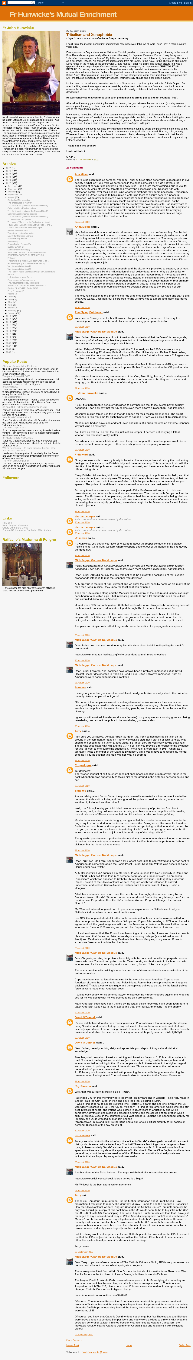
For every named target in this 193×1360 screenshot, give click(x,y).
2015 (9, 328)
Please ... (12, 274)
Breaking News (10, 386)
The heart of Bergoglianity (15, 460)
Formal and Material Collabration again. (25, 228)
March (11, 308)
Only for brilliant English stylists (22, 208)
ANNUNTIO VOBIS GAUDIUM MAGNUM (27, 252)
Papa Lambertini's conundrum (21, 280)
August (11, 197)
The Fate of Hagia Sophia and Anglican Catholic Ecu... (32, 272)
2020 (9, 183)
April (10, 305)
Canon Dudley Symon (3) (19, 244)
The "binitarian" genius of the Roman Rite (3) (28, 211)
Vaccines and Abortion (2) (19, 266)
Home (129, 1345)
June (10, 299)
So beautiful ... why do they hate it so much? (24, 407)
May (10, 302)
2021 (9, 180)
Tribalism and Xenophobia (19, 219)
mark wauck (82, 1135)
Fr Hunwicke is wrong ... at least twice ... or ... (28, 261)
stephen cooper (85, 516)
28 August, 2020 (82, 522)
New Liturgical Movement (15, 525)
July (10, 296)
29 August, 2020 (82, 850)
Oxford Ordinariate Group (15, 527)
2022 (9, 177)
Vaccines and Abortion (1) (19, 269)
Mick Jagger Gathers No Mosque (96, 331)
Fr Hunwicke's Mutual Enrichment (63, 14)
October (12, 192)
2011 (9, 337)
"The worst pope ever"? (14, 427)
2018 (9, 319)
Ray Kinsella (83, 1086)
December (13, 186)
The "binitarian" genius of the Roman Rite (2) (28, 216)
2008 (9, 346)
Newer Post (72, 1345)
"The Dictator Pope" (12, 397)
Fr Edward (81, 454)
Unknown (81, 537)
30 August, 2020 (82, 1131)
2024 (9, 171)
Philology (12, 258)
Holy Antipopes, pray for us (20, 277)
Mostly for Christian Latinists (20, 236)
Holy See (7, 523)
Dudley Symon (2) (16, 247)
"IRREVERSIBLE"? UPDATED (17, 437)
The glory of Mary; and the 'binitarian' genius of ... (30, 222)
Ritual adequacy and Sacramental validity (26, 263)
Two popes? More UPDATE (16, 376)
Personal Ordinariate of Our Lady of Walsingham (27, 530)
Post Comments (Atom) (94, 1352)
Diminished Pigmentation (19, 200)
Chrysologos (83, 765)
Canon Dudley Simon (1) (19, 250)
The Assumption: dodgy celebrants (23, 283)
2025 (9, 168)
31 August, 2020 (82, 1190)
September (13, 194)
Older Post (185, 1345)
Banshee (80, 687)
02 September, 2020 (84, 1252)
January (12, 313)
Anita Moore (82, 226)
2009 (9, 343)
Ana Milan (81, 174)
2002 (9, 352)
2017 (9, 322)
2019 (9, 316)
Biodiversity (13, 241)
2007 (9, 349)
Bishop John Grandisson (19, 230)
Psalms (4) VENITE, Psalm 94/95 (23, 288)
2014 (9, 331)
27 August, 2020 (82, 222)
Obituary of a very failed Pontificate (20, 366)
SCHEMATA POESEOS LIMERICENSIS (26, 255)
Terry (78, 730)
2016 (9, 325)
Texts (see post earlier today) (21, 233)
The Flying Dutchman (89, 312)
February (12, 310)
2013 (9, 334)
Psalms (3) (13, 294)
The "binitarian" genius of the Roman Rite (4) (28, 205)
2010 (9, 340)
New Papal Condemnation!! (16, 417)
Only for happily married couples (22, 214)
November (13, 189)
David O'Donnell (85, 1017)
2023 (9, 174)
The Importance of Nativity (20, 203)
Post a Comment (74, 1340)
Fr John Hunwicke (86, 392)
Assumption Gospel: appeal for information (27, 285)
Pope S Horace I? (16, 291)
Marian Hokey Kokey (17, 238)
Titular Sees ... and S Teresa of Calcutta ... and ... (30, 225)
